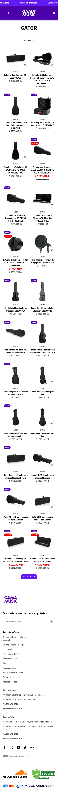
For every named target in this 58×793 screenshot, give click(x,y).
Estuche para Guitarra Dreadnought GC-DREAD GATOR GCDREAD (15, 218)
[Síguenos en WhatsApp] (32, 747)
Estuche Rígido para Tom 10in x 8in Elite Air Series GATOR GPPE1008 (15, 263)
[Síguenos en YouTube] (18, 747)
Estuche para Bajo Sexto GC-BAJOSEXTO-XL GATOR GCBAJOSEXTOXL (16, 170)
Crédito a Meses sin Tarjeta (14, 645)
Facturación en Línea (11, 677)
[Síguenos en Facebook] (4, 747)
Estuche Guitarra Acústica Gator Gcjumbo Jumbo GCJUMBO (16, 125)
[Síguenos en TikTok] (25, 747)
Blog (4, 663)
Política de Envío (9, 668)
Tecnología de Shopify (25, 756)
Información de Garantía (13, 672)
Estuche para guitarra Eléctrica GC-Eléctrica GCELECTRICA (42, 218)
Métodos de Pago (10, 682)
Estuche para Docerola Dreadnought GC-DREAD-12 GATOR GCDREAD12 (42, 170)
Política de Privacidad (12, 658)
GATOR (15, 72)
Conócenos (7, 649)
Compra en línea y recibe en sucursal (14, 638)
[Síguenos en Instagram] (11, 747)
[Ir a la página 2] (34, 576)
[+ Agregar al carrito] (25, 64)
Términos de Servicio (12, 654)
